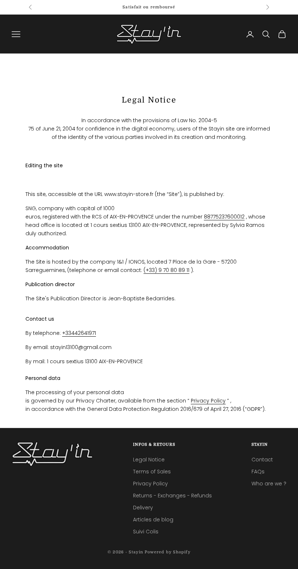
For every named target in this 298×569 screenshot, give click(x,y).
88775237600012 (224, 216)
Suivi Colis (145, 531)
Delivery (143, 507)
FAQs (258, 471)
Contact (262, 459)
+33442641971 (79, 333)
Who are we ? (268, 483)
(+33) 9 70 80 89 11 (166, 270)
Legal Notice (149, 459)
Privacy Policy (208, 400)
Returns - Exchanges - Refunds (172, 495)
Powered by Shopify (167, 552)
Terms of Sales (152, 471)
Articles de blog (153, 519)
